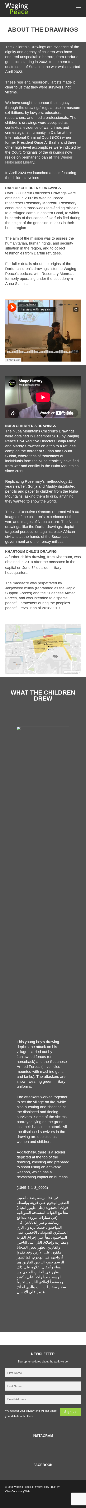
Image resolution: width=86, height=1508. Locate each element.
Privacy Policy (41, 1486)
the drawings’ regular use (40, 108)
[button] (78, 9)
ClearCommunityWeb (17, 1491)
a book (55, 173)
